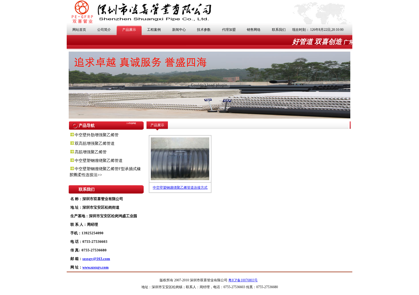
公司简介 (104, 30)
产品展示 (129, 30)
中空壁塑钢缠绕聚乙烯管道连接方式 (180, 188)
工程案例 (154, 30)
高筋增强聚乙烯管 (91, 152)
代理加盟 (229, 30)
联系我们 (279, 30)
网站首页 (79, 30)
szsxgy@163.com (96, 259)
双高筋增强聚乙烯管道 (95, 143)
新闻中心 (179, 30)
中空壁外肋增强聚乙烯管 (97, 135)
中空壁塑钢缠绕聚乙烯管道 (99, 160)
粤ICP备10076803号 (243, 280)
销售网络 (254, 30)
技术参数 (204, 30)
